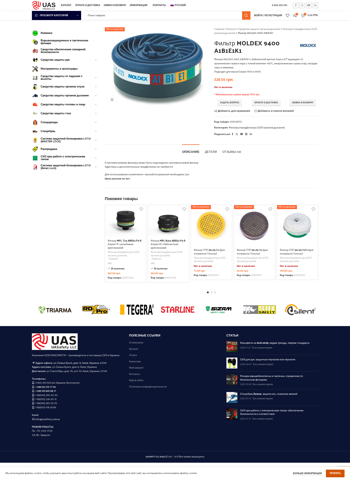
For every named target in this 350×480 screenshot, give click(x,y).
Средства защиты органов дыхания (259, 29)
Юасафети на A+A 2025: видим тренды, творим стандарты (275, 342)
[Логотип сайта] (44, 5)
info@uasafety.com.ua (47, 419)
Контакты (134, 374)
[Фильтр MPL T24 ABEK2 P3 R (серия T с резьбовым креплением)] (125, 220)
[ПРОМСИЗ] (259, 310)
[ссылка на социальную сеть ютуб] (309, 5)
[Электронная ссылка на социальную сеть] (241, 134)
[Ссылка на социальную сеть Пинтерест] (246, 134)
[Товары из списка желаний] (287, 15)
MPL (110, 263)
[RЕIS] (136, 310)
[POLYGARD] (218, 310)
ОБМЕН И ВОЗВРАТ (302, 103)
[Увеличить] (112, 99)
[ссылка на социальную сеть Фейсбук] (295, 5)
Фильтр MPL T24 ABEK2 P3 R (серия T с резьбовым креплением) (124, 244)
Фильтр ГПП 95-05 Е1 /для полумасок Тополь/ (209, 252)
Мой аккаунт (136, 368)
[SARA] (95, 310)
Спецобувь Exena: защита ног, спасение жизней (268, 393)
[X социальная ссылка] (236, 134)
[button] (208, 292)
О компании (136, 343)
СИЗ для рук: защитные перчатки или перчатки (267, 359)
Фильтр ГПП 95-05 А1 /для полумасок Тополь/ (252, 252)
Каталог (231, 29)
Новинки (113, 259)
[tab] (190, 149)
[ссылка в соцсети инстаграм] (302, 5)
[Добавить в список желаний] (141, 209)
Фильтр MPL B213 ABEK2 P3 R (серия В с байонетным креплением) (168, 244)
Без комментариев (262, 348)
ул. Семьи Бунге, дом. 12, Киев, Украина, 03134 (80, 363)
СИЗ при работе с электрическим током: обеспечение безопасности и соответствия (272, 412)
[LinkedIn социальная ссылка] (315, 5)
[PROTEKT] (177, 310)
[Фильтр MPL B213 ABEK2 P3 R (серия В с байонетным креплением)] (168, 220)
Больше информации (307, 473)
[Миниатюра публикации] (231, 346)
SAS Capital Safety (55, 309)
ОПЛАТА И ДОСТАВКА (266, 103)
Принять (335, 473)
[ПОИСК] (246, 15)
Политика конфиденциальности (148, 387)
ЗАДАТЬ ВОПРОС (229, 103)
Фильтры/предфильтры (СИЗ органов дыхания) (257, 128)
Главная (219, 29)
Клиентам (135, 362)
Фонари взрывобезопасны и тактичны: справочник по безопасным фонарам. (271, 378)
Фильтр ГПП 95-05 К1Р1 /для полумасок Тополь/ (297, 252)
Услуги (133, 355)
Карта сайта (136, 380)
